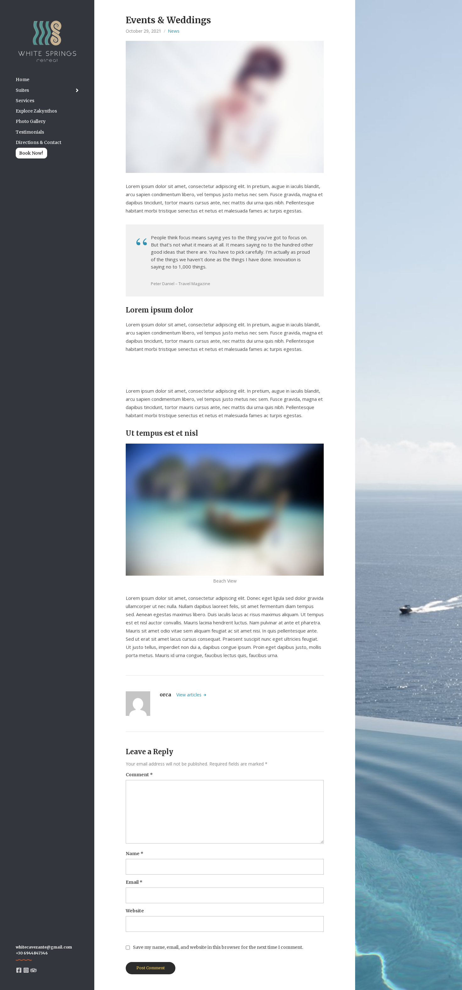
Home (22, 79)
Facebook (19, 970)
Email (134, 882)
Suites (22, 90)
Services (25, 100)
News (173, 31)
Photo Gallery (31, 121)
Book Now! (31, 153)
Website (135, 911)
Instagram (26, 970)
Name (134, 853)
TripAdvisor (33, 970)
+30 (20, 953)
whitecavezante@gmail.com (44, 947)
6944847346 (36, 953)
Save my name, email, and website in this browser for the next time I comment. (218, 947)
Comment (139, 774)
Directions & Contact (38, 142)
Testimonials (30, 132)
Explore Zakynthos (36, 111)
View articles (189, 695)
